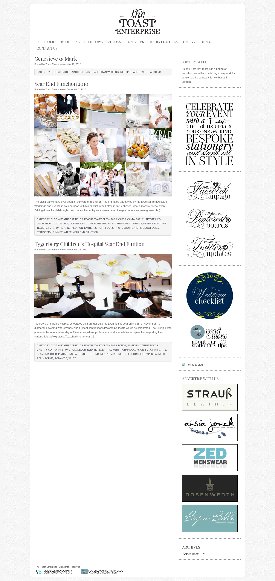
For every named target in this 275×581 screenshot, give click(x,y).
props (137, 228)
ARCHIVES (191, 547)
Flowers (113, 349)
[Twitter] (210, 246)
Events (137, 223)
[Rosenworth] (210, 488)
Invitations (65, 354)
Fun (50, 228)
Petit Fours (106, 228)
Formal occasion (132, 349)
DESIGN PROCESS (197, 42)
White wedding (151, 72)
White (136, 72)
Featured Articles (96, 219)
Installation (75, 228)
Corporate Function (62, 349)
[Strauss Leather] (210, 397)
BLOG (65, 42)
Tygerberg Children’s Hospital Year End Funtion (90, 243)
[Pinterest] (210, 218)
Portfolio (46, 42)
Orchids (138, 354)
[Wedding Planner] (210, 295)
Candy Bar (134, 219)
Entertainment (121, 223)
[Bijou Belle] (210, 518)
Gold (53, 354)
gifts (162, 349)
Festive (148, 223)
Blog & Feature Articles (67, 72)
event (103, 349)
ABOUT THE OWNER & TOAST (99, 42)
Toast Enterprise (54, 64)
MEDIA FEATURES (163, 42)
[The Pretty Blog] (192, 364)
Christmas (149, 219)
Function (151, 349)
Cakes (122, 219)
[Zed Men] (210, 457)
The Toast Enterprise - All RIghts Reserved (57, 567)
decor (106, 223)
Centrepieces (149, 345)
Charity (42, 349)
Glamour (43, 354)
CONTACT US (47, 48)
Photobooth (123, 228)
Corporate (93, 223)
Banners (133, 345)
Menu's (104, 354)
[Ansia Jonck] (210, 427)
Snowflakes (151, 228)
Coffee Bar (77, 223)
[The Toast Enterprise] (210, 133)
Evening (92, 349)
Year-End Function (85, 232)
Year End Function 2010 (61, 83)
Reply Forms (45, 358)
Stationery (44, 232)
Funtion (60, 228)
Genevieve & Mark (56, 58)
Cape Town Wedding (106, 72)
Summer (57, 232)
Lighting (93, 354)
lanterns (90, 228)
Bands (122, 345)
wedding (125, 72)
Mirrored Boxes (121, 354)
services (136, 42)
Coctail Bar (60, 223)
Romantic (61, 358)
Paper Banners (155, 354)
